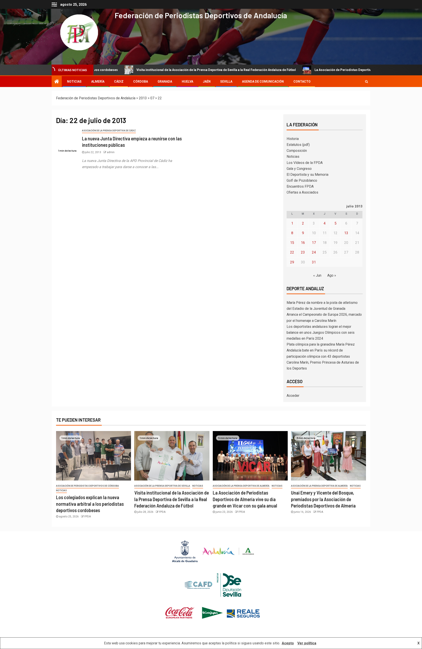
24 (314, 252)
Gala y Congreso (299, 169)
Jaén (207, 81)
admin (111, 152)
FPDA (87, 516)
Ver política (306, 643)
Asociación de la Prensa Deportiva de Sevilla (162, 486)
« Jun (317, 275)
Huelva (187, 81)
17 (314, 243)
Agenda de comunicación (263, 81)
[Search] (366, 81)
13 (346, 233)
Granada (165, 81)
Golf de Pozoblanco (302, 180)
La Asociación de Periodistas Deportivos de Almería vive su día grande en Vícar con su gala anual (245, 499)
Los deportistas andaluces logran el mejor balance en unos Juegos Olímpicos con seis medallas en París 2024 (321, 332)
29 (292, 262)
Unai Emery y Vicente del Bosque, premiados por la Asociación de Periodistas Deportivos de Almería (323, 499)
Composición (297, 151)
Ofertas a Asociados (302, 192)
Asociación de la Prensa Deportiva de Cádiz (109, 130)
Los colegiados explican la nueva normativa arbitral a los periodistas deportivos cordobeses (90, 503)
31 (314, 262)
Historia (293, 139)
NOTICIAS (74, 81)
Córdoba (140, 81)
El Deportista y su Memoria (307, 174)
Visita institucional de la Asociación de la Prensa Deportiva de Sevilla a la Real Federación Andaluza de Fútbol (186, 70)
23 (303, 252)
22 (292, 252)
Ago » (331, 275)
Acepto (288, 643)
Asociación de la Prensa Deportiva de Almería (241, 486)
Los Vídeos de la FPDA (305, 163)
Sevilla (226, 81)
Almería (97, 81)
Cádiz (119, 81)
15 (292, 243)
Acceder (293, 395)
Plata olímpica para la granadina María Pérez (321, 344)
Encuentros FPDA (300, 186)
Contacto (302, 81)
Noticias (293, 156)
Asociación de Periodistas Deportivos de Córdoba (87, 486)
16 (303, 243)
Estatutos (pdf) (298, 145)
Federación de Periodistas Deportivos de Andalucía (201, 15)
